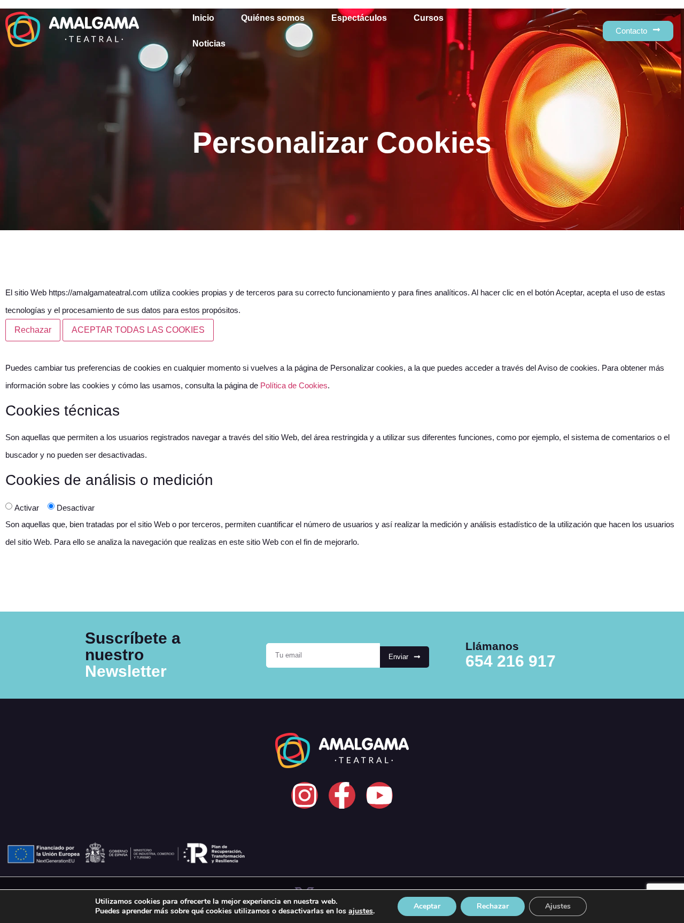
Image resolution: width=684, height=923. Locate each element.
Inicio (203, 17)
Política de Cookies (294, 385)
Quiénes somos (273, 17)
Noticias (209, 43)
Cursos (429, 17)
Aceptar (427, 906)
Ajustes (558, 906)
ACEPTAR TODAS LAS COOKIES (138, 329)
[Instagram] (304, 795)
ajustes (360, 911)
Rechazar (32, 329)
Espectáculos (359, 17)
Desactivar (76, 508)
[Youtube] (379, 795)
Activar (26, 508)
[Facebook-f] (342, 795)
